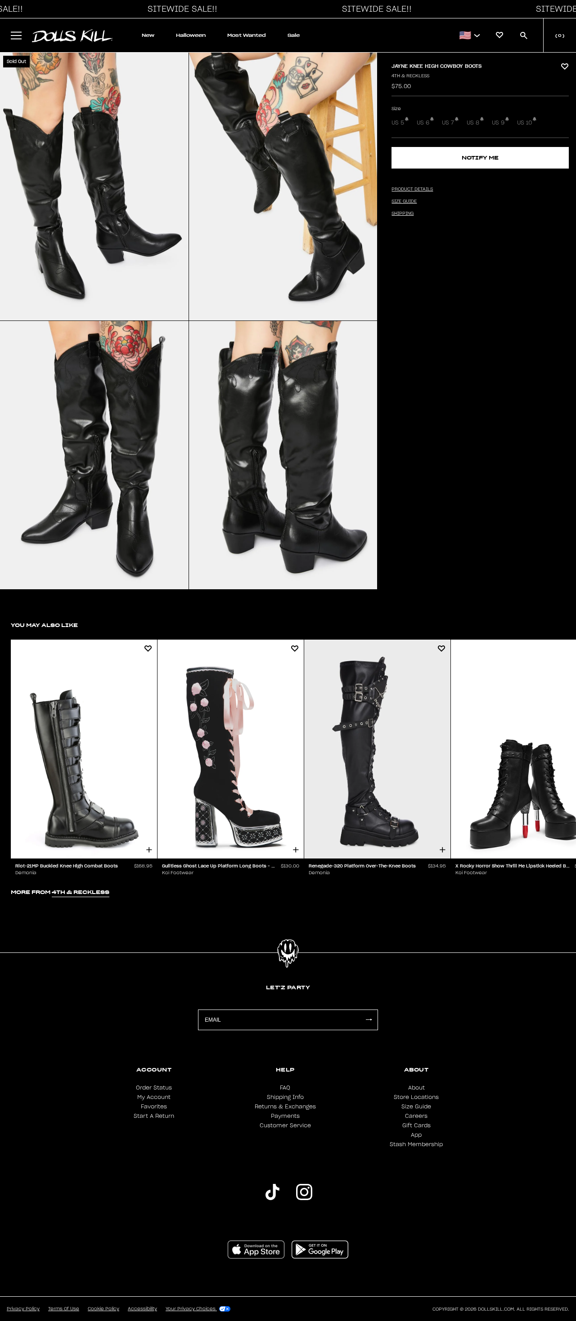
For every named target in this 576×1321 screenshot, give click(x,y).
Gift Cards (416, 1125)
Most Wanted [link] (246, 35)
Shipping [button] (403, 213)
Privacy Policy (23, 1309)
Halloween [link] (191, 35)
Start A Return (154, 1116)
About (416, 1087)
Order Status (154, 1087)
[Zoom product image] (94, 186)
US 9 (498, 122)
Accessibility (142, 1309)
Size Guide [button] (404, 201)
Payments (285, 1116)
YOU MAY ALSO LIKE (44, 625)
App (416, 1135)
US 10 (524, 122)
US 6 (423, 122)
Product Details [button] (412, 189)
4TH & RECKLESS (410, 76)
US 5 (398, 122)
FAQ (285, 1087)
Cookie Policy (103, 1309)
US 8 (473, 122)
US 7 (448, 122)
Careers (416, 1116)
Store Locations (416, 1097)
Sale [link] (294, 35)
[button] (180, 8)
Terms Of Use (63, 1309)
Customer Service (285, 1125)
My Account (154, 1097)
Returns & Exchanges (285, 1106)
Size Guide (416, 1106)
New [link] (148, 35)
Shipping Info (285, 1097)
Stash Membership (416, 1144)
